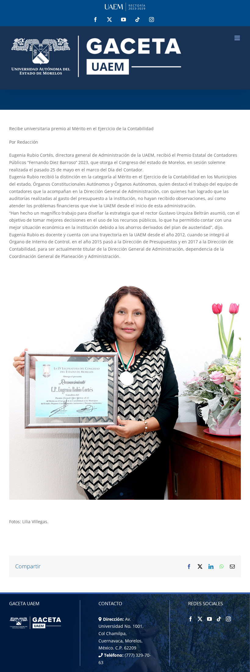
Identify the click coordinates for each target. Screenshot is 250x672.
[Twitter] (200, 619)
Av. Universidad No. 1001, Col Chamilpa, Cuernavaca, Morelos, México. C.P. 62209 (121, 633)
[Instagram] (228, 619)
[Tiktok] (218, 619)
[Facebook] (190, 619)
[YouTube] (209, 619)
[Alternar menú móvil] (237, 38)
